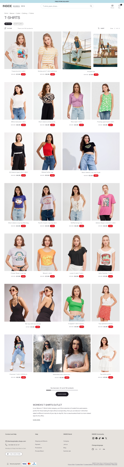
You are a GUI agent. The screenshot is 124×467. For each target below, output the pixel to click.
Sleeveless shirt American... (62, 374)
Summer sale (67, 451)
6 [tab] (11, 33)
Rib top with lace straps (33, 324)
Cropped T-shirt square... (76, 323)
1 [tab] (6, 33)
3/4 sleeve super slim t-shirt (18, 172)
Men (23, 6)
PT (100, 449)
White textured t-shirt (18, 122)
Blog (64, 448)
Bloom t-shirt (47, 273)
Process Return (39, 451)
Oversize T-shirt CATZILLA (18, 374)
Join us (65, 444)
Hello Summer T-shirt (106, 273)
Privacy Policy (71, 464)
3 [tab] (8, 33)
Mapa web (114, 464)
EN (104, 449)
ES (97, 449)
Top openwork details (106, 323)
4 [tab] (9, 33)
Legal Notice (108, 464)
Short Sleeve (18, 24)
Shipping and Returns (41, 441)
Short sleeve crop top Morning (18, 223)
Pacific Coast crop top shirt (47, 223)
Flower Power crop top (18, 273)
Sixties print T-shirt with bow (47, 71)
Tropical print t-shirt (18, 71)
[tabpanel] (18, 50)
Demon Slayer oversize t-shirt (105, 223)
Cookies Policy (79, 464)
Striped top (91, 71)
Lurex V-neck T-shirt (76, 273)
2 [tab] (7, 33)
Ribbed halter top (47, 172)
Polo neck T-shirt (76, 122)
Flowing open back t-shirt (105, 122)
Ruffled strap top (76, 223)
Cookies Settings (88, 464)
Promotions (38, 448)
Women (16, 6)
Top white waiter (105, 374)
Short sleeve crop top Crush (91, 172)
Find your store (15, 454)
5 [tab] (10, 33)
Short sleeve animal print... (47, 122)
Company (66, 441)
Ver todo (8, 24)
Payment (37, 444)
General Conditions (99, 464)
